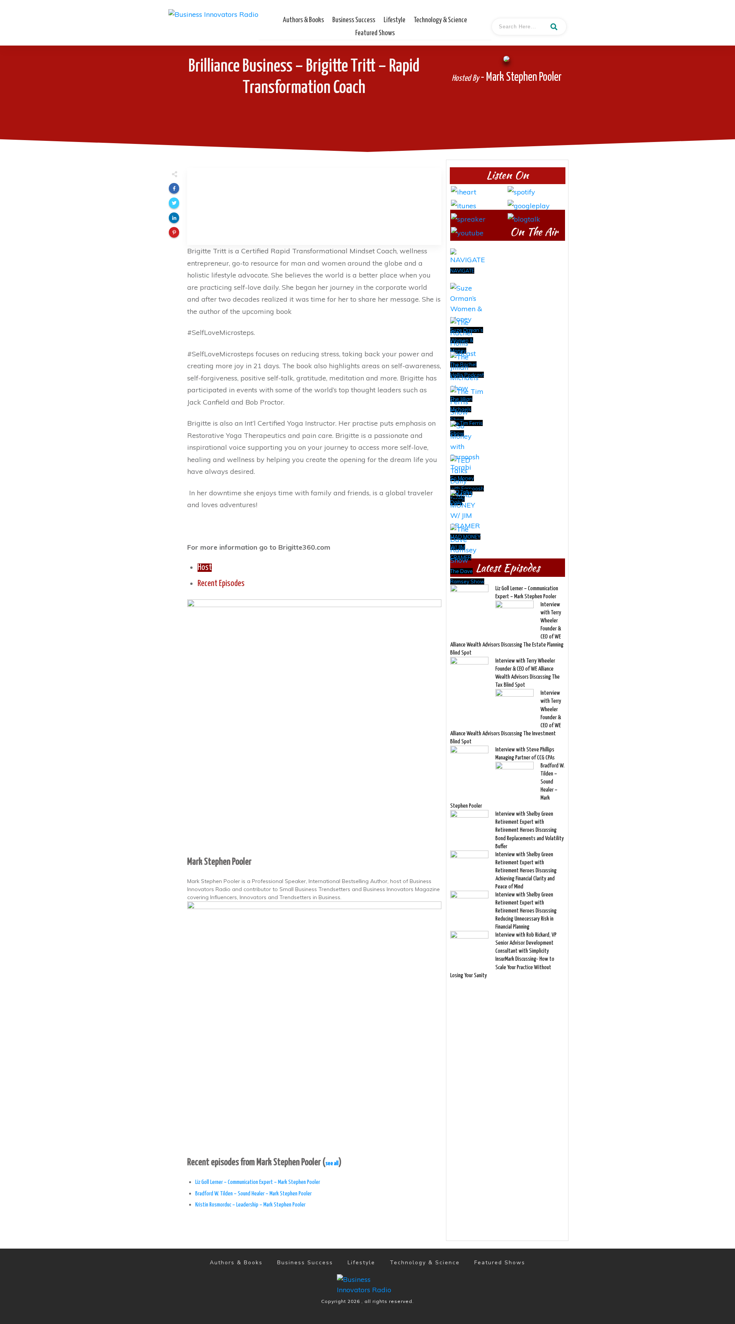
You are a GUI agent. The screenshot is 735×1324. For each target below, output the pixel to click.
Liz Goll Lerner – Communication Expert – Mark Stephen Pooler (257, 1182)
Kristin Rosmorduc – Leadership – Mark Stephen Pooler (250, 1205)
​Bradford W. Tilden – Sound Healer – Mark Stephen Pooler (253, 1194)
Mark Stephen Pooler (219, 862)
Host (205, 567)
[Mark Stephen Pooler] (314, 725)
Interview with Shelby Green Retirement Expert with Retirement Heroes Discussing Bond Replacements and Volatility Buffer (529, 830)
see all (331, 1163)
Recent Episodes (221, 584)
